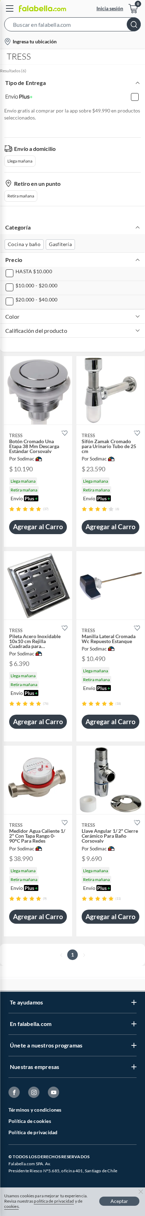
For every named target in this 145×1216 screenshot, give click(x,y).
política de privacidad (54, 1201)
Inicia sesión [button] (109, 8)
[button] (72, 25)
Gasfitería (60, 244)
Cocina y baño (24, 244)
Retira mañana (20, 195)
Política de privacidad (32, 1132)
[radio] (11, 509)
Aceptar (119, 1201)
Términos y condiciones (34, 1110)
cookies (11, 1206)
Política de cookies (29, 1121)
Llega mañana (19, 161)
